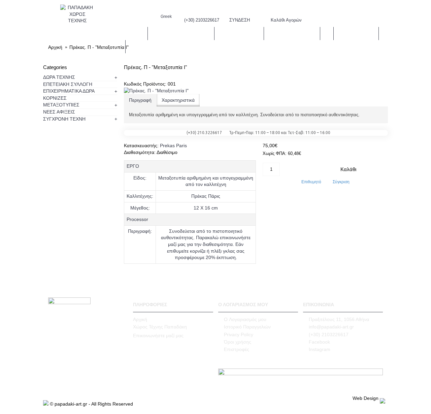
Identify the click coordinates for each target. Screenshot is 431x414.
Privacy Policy (238, 334)
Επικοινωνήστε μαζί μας (158, 335)
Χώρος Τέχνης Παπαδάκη (160, 326)
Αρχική (140, 319)
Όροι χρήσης (237, 342)
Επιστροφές (236, 349)
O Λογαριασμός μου (245, 319)
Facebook (319, 342)
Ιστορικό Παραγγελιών (247, 326)
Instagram (319, 349)
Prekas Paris (173, 145)
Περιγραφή (140, 100)
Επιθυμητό (311, 182)
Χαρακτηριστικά (178, 100)
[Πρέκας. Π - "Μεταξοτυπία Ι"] (156, 90)
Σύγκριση (341, 182)
